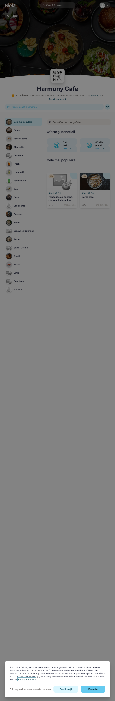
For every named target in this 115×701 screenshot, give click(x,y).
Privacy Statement (27, 679)
